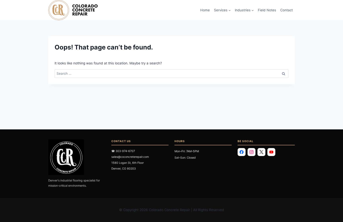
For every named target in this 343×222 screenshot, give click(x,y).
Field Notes (267, 10)
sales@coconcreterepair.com (130, 156)
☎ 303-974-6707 (123, 151)
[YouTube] (271, 152)
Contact (286, 10)
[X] (261, 152)
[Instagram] (251, 152)
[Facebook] (242, 152)
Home (205, 10)
